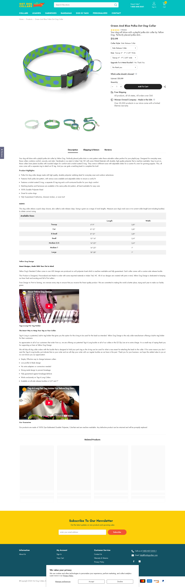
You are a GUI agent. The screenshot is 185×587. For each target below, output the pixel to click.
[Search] (86, 4)
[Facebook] (134, 561)
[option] (61, 66)
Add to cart (143, 86)
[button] (119, 30)
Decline (120, 581)
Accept (91, 581)
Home (21, 19)
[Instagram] (139, 561)
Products (29, 19)
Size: (123, 53)
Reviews (108, 149)
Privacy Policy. (68, 575)
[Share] (164, 86)
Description (73, 149)
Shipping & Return (91, 149)
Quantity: (114, 82)
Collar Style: (123, 43)
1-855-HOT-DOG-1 (149, 551)
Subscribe (117, 532)
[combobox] (83, 4)
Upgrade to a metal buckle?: (128, 62)
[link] (37, 494)
